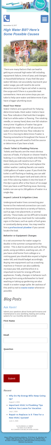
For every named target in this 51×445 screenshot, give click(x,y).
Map (43, 439)
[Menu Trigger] (44, 19)
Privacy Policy (40, 440)
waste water (27, 287)
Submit (11, 378)
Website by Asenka (25, 442)
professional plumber (20, 227)
